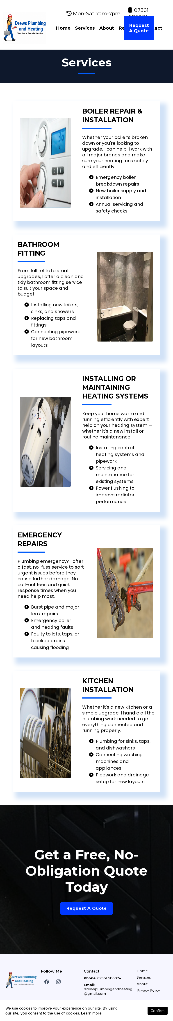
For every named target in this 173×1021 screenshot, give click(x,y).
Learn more (91, 1013)
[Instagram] (58, 982)
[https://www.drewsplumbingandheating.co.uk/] (24, 28)
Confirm (157, 1010)
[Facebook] (46, 982)
